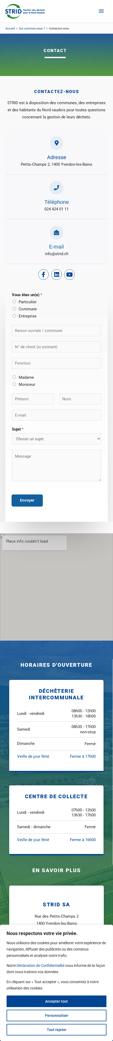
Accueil (10, 28)
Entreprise (28, 316)
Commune (28, 309)
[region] (56, 983)
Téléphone (56, 202)
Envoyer (27, 500)
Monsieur (27, 384)
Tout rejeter (56, 1030)
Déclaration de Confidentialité (40, 965)
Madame (26, 377)
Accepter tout (56, 1001)
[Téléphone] (56, 188)
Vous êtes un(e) (27, 294)
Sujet (17, 429)
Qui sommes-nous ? (32, 28)
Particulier (28, 302)
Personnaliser (56, 1015)
